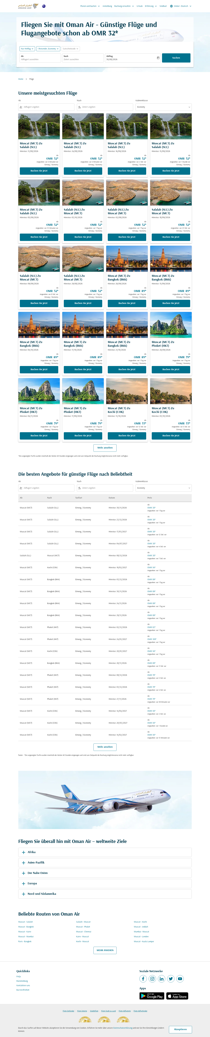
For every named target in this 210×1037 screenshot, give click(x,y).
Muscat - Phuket (83, 927)
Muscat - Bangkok (26, 927)
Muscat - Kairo (24, 932)
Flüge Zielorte (82, 1011)
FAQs (18, 977)
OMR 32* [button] (104, 33)
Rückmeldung (22, 981)
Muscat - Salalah (25, 922)
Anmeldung (107, 6)
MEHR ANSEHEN (105, 950)
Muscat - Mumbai (26, 937)
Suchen (176, 58)
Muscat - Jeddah (141, 927)
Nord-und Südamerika (42, 894)
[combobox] (40, 59)
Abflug (109, 56)
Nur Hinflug (26, 49)
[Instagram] (152, 978)
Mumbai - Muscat (141, 932)
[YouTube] (180, 978)
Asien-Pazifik (36, 862)
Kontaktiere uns (23, 985)
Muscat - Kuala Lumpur (144, 941)
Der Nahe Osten (38, 873)
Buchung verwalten (124, 6)
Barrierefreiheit (22, 990)
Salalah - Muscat (83, 922)
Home (20, 79)
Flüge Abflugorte (125, 1011)
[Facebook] (143, 978)
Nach (66, 56)
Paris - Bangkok (24, 941)
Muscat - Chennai (83, 932)
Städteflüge (94, 1011)
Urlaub (140, 6)
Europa (32, 883)
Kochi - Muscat (82, 941)
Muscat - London (141, 937)
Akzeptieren (180, 1029)
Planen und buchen (90, 6)
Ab (22, 56)
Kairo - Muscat (82, 937)
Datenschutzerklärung (122, 1028)
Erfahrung (151, 6)
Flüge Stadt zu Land (108, 1011)
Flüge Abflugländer (140, 1011)
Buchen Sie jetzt (39, 171)
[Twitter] (170, 978)
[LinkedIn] (161, 978)
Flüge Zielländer (68, 1011)
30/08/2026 (111, 59)
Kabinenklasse (142, 100)
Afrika (32, 852)
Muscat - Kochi (140, 922)
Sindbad (163, 6)
